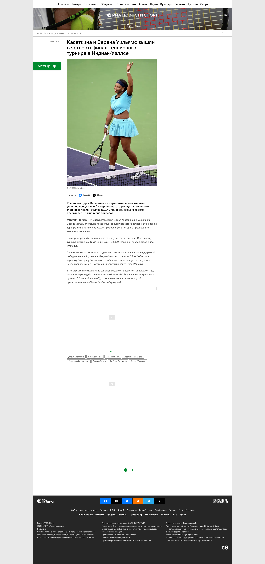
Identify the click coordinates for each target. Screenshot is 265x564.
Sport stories (160, 510)
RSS (175, 514)
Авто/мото (132, 510)
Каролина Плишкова (133, 357)
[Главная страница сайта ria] (123, 15)
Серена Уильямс (138, 361)
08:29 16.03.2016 (45, 33)
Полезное (190, 510)
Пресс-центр (136, 514)
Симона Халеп (99, 361)
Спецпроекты (86, 514)
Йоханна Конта (113, 357)
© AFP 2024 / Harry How (76, 188)
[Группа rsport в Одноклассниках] (138, 501)
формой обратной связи (177, 532)
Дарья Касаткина (76, 357)
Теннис (172, 510)
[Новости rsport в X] (159, 501)
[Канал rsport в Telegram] (148, 501)
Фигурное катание (88, 510)
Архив (183, 514)
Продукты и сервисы (117, 514)
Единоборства (145, 510)
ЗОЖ (112, 510)
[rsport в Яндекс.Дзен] (116, 501)
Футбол (73, 510)
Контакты (165, 514)
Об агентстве (151, 514)
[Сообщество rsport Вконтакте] (127, 501)
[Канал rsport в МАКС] (105, 501)
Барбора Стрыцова (118, 361)
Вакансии (41, 529)
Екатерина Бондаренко (78, 361)
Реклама (99, 514)
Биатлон (104, 510)
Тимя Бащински (95, 357)
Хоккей (121, 510)
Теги (181, 510)
